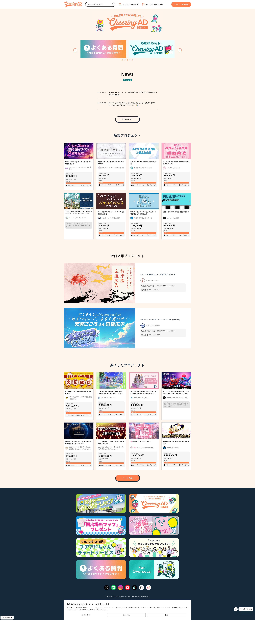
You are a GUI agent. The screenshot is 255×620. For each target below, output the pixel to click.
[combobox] (98, 4)
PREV (75, 50)
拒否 (167, 615)
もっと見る (127, 478)
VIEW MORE (127, 119)
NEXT (180, 50)
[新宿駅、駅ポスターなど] (112, 4)
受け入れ (126, 615)
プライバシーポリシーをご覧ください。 (91, 609)
